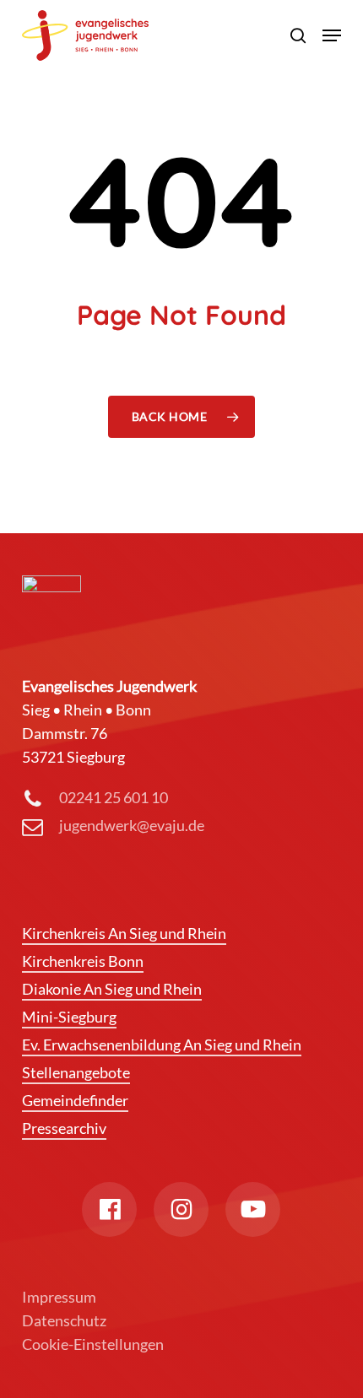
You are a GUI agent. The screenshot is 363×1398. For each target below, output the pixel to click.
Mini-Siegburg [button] (69, 1016)
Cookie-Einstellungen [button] (93, 1344)
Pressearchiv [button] (64, 1128)
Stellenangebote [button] (76, 1072)
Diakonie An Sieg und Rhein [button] (112, 989)
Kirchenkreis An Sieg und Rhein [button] (124, 933)
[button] (331, 35)
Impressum (59, 1296)
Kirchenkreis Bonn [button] (83, 961)
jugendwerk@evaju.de (131, 825)
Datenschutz (64, 1320)
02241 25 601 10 (113, 797)
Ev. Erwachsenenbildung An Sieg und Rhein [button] (161, 1044)
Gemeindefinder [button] (75, 1100)
